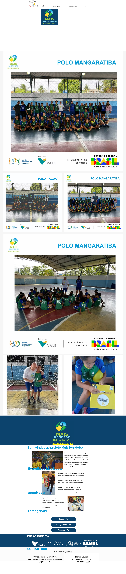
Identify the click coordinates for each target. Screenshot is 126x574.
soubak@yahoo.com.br (81, 559)
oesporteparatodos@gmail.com (49, 559)
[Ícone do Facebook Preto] (63, 2)
